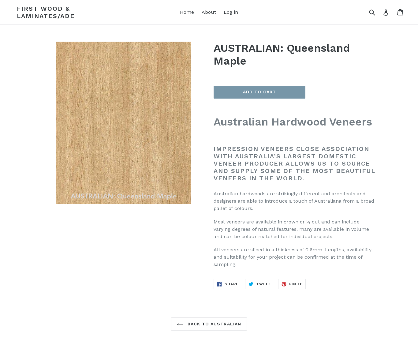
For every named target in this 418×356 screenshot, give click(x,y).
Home (187, 12)
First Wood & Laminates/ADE (46, 12)
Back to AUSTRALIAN (213, 323)
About (209, 12)
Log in (231, 12)
